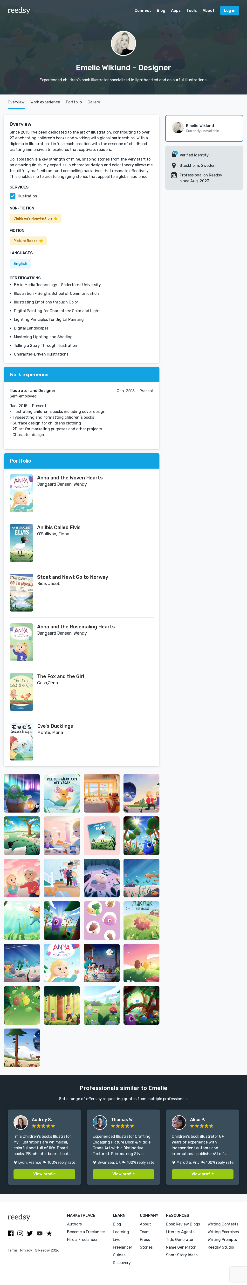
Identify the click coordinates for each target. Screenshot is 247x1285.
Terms (13, 1250)
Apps (176, 10)
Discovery (122, 1262)
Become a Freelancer (86, 1232)
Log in (229, 10)
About (208, 10)
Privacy (26, 1250)
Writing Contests (223, 1224)
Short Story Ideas (182, 1255)
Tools (191, 10)
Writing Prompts (222, 1239)
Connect (143, 10)
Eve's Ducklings (55, 726)
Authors (74, 1224)
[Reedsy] (19, 10)
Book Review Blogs (183, 1224)
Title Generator (179, 1239)
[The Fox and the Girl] (21, 692)
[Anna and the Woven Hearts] (21, 493)
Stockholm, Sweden (198, 165)
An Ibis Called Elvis (59, 527)
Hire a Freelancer (82, 1239)
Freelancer (122, 1247)
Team (145, 1232)
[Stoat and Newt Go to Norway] (21, 593)
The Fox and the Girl (60, 676)
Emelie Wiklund (200, 125)
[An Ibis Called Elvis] (21, 543)
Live (116, 1239)
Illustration (27, 196)
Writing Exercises (223, 1232)
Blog (161, 10)
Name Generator (181, 1247)
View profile (44, 1174)
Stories (146, 1247)
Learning (121, 1232)
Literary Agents (180, 1232)
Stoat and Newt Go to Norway (72, 577)
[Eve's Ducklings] (21, 741)
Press (145, 1239)
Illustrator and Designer (32, 390)
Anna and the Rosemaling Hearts (76, 627)
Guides (119, 1255)
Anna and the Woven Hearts (70, 478)
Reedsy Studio (221, 1247)
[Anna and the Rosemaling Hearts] (21, 642)
